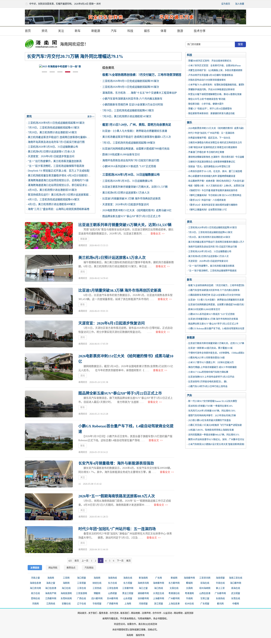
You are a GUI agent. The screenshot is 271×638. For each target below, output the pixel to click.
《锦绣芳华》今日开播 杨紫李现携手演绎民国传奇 (212, 190)
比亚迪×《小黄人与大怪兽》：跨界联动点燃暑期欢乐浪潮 (134, 131)
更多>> (90, 117)
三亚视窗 (81, 583)
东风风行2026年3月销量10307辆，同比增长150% (211, 410)
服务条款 (103, 613)
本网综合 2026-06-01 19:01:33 (93, 311)
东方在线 (112, 583)
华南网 (189, 598)
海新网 (66, 583)
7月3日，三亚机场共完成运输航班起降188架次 (128, 142)
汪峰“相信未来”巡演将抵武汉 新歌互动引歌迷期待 (212, 147)
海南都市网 (189, 578)
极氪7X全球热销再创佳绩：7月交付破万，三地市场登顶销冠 (141, 74)
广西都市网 (112, 603)
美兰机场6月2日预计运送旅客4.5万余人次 (126, 192)
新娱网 (174, 578)
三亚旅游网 (81, 593)
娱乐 (147, 30)
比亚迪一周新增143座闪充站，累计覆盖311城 (210, 348)
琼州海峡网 (204, 588)
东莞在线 (235, 598)
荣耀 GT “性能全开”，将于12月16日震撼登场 (210, 108)
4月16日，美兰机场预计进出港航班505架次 (52, 190)
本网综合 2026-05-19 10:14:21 (93, 452)
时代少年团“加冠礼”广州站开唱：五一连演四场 (211, 133)
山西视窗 (112, 593)
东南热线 (220, 598)
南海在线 (235, 588)
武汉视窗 (235, 593)
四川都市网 (97, 598)
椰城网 (189, 583)
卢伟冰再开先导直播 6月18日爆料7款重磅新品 (210, 75)
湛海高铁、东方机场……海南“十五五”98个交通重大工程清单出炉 (139, 92)
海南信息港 (35, 583)
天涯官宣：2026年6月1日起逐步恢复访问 (125, 204)
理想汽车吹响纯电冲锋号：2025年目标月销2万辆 (212, 415)
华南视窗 (97, 603)
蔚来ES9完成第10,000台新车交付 (121, 154)
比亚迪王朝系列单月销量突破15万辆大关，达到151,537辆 (135, 186)
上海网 (127, 603)
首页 (28, 30)
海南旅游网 (66, 593)
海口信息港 (50, 588)
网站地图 (135, 613)
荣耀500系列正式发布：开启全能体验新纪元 (209, 61)
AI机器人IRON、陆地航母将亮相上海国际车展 (211, 430)
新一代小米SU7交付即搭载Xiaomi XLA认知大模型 (212, 401)
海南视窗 (220, 578)
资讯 (44, 30)
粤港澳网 (189, 593)
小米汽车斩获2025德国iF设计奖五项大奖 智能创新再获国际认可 (219, 444)
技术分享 (200, 30)
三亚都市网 (127, 588)
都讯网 (220, 603)
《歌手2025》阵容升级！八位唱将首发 (207, 200)
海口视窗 (81, 578)
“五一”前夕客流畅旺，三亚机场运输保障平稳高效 (56, 166)
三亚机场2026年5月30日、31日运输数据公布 (131, 174)
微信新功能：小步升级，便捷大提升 (206, 104)
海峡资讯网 (143, 583)
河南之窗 (35, 578)
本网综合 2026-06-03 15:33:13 (93, 245)
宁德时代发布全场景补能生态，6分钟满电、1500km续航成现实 (219, 353)
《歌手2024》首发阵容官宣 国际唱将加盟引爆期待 (212, 205)
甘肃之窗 (204, 598)
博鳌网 (97, 593)
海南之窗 (50, 583)
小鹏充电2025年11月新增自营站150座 (206, 357)
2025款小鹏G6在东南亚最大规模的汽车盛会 (209, 420)
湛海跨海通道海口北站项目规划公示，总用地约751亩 (58, 180)
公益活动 (167, 613)
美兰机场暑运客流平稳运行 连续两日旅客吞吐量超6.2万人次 (136, 136)
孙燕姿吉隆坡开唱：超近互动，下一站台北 (209, 138)
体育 (163, 30)
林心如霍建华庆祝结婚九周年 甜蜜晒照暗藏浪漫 (211, 176)
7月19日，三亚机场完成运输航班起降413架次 (128, 110)
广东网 (158, 578)
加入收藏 (239, 4)
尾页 (128, 560)
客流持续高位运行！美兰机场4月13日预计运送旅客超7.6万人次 (64, 194)
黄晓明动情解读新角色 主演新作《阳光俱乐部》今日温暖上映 (218, 157)
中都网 (235, 603)
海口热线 (158, 588)
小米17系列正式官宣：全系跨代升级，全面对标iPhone (214, 65)
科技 (130, 30)
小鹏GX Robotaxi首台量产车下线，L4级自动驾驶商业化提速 (217, 328)
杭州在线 (189, 603)
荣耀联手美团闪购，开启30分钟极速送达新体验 (211, 89)
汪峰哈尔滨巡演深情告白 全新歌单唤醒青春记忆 (211, 162)
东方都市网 (174, 583)
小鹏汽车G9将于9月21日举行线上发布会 (207, 386)
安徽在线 (66, 603)
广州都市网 (174, 598)
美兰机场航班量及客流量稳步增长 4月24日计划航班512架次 (62, 175)
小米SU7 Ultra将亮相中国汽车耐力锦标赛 (208, 372)
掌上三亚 (220, 588)
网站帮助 (178, 613)
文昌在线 (174, 588)
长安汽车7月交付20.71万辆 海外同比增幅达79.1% (75, 56)
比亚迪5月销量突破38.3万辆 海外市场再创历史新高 (131, 198)
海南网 (50, 578)
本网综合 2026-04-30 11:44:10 (93, 549)
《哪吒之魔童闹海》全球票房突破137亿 (207, 209)
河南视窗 (143, 603)
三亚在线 (81, 588)
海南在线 (127, 578)
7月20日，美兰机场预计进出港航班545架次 (126, 116)
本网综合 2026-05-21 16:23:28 (93, 414)
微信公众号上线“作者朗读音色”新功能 (206, 99)
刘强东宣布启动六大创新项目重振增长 (207, 80)
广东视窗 (204, 603)
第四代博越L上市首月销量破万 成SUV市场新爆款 (212, 367)
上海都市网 (158, 598)
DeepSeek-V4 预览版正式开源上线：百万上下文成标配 (58, 170)
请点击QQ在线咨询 (147, 624)
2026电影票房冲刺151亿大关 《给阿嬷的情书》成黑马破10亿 (136, 210)
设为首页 (225, 4)
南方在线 (35, 593)
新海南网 (143, 578)
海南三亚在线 (235, 578)
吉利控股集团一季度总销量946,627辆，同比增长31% (213, 434)
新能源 (95, 30)
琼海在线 (204, 583)
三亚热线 (97, 588)
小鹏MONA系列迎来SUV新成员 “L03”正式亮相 (129, 166)
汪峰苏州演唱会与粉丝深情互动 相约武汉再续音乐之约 (215, 142)
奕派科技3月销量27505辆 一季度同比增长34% (210, 406)
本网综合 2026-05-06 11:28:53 (93, 516)
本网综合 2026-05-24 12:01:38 (93, 382)
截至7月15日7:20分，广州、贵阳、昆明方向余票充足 (136, 124)
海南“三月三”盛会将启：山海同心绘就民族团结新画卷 (58, 209)
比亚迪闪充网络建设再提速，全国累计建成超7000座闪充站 (135, 148)
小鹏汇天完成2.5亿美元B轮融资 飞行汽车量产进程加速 (215, 425)
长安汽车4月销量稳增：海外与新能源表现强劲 (116, 463)
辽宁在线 (81, 603)
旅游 (180, 30)
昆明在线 (35, 598)
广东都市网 (220, 593)
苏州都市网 (112, 598)
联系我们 (124, 613)
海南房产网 (50, 593)
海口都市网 (235, 583)
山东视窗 (127, 598)
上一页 (85, 560)
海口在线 (66, 588)
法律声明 (146, 613)
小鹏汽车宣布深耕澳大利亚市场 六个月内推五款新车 (132, 98)
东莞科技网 (66, 598)
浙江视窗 (158, 603)
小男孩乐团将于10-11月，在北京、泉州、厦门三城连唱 (215, 171)
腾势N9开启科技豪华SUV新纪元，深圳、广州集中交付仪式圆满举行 (221, 439)
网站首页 (82, 613)
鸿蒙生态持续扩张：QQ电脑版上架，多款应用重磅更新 (215, 70)
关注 (61, 30)
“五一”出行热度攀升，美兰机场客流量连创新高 (55, 161)
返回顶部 (189, 613)
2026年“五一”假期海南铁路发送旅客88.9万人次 (116, 496)
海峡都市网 (158, 583)
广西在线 (81, 598)
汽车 (114, 30)
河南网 (35, 603)
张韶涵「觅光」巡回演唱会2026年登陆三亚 (209, 166)
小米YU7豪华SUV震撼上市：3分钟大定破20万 (211, 362)
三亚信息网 (112, 588)
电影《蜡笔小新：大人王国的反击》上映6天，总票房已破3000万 (219, 185)
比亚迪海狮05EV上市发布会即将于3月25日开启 (211, 377)
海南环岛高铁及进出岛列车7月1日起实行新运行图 (130, 160)
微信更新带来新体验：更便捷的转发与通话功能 (211, 113)
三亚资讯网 (204, 578)
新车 (78, 30)
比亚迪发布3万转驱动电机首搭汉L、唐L (207, 381)
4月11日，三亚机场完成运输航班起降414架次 (53, 199)
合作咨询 (114, 613)
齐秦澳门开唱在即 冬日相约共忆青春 (206, 152)
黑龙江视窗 (127, 593)
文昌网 (189, 588)
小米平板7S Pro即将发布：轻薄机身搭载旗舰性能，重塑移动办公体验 (222, 84)
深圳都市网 (143, 598)
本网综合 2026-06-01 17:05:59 (93, 344)
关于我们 (92, 613)
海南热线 (112, 578)
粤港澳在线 (174, 593)
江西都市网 (50, 598)
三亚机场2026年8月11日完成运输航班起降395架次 (130, 81)
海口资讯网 (35, 588)
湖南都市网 (143, 593)
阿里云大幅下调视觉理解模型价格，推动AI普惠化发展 (215, 94)
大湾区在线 (158, 593)
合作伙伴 (156, 613)
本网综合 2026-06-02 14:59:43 (93, 278)
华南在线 (220, 583)
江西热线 (50, 603)
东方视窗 (127, 583)
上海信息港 (174, 603)
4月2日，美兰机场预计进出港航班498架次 (52, 204)
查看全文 (157, 233)
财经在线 (97, 583)
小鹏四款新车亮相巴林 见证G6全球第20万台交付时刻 (132, 104)
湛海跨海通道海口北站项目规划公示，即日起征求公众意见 (61, 185)
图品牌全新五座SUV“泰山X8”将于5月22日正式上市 (131, 216)
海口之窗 (143, 588)
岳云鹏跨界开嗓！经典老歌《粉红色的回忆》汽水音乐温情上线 (219, 181)
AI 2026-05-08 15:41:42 (90, 484)
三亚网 (66, 578)
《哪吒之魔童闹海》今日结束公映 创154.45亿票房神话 (214, 195)
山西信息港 (204, 593)
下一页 (120, 560)
